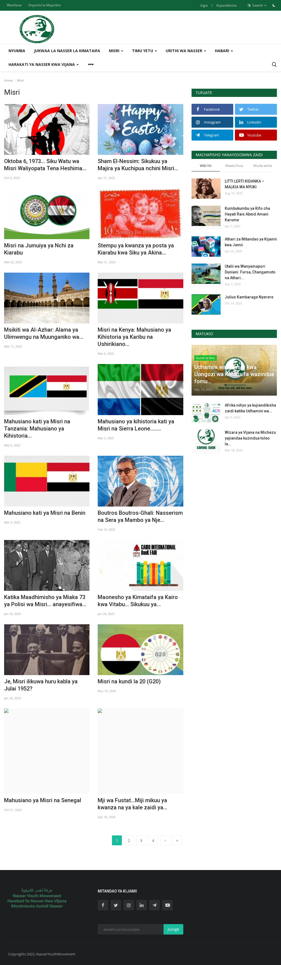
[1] (274, 5)
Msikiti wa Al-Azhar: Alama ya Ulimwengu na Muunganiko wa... (43, 333)
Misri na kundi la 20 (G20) (129, 681)
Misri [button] (114, 50)
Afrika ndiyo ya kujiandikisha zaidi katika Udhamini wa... (250, 408)
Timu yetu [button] (143, 50)
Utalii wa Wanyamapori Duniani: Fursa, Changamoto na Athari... (250, 272)
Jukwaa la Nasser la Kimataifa (67, 50)
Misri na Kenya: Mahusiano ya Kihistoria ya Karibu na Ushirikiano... (134, 336)
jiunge (173, 929)
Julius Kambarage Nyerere (249, 297)
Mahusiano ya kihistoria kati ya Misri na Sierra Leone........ (136, 425)
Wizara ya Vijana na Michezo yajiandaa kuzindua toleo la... (250, 438)
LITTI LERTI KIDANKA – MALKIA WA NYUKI (244, 184)
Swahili (257, 5)
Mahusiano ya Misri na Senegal (42, 800)
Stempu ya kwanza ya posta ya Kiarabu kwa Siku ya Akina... (136, 249)
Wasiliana (14, 5)
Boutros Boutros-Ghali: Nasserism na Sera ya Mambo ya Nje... (140, 516)
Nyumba (17, 50)
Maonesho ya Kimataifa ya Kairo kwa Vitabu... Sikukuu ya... (138, 601)
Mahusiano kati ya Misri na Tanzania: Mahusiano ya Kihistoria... (37, 428)
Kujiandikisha (227, 5)
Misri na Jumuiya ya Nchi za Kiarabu (39, 249)
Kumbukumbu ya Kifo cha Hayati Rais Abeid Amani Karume (247, 214)
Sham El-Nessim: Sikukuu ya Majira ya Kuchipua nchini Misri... (138, 165)
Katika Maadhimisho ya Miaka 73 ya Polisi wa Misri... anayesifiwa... (45, 601)
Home (8, 80)
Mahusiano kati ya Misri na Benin (44, 513)
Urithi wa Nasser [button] (184, 50)
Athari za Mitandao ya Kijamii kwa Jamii (251, 242)
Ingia (204, 5)
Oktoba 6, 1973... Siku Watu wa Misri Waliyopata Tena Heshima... (45, 165)
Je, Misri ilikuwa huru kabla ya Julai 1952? (41, 685)
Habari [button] (222, 50)
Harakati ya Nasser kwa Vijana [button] (42, 64)
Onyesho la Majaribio (44, 5)
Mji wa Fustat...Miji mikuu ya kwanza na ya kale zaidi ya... (132, 804)
